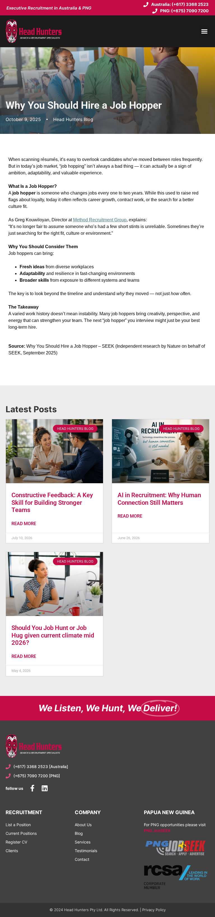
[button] (204, 31)
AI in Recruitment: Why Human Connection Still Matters (159, 499)
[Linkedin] (44, 788)
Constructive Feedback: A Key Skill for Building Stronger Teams (52, 502)
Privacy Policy (154, 909)
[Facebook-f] (32, 788)
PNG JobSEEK (157, 830)
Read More (23, 523)
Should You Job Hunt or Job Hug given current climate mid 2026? (52, 635)
